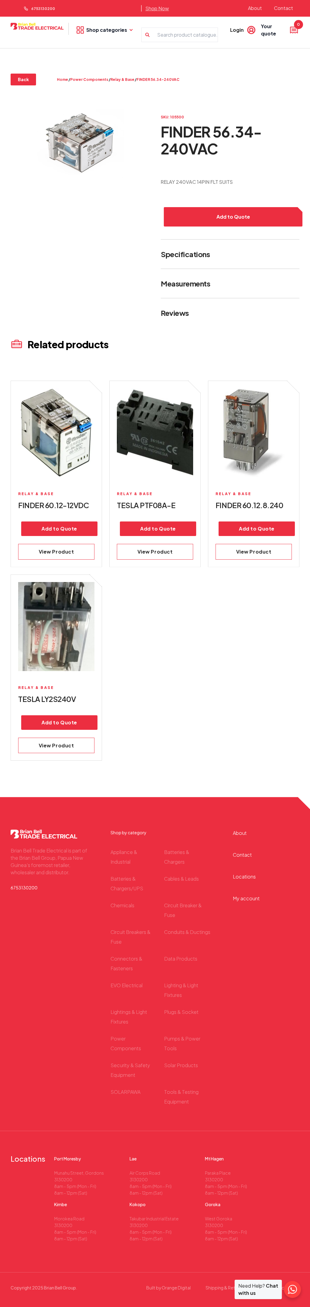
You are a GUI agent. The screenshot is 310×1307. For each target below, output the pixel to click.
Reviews (175, 312)
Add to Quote (233, 216)
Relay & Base (122, 79)
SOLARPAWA (125, 1092)
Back (23, 79)
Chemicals (122, 905)
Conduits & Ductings (187, 932)
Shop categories (106, 30)
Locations (244, 876)
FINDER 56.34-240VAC (158, 79)
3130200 (63, 1179)
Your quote (280, 30)
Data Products (180, 958)
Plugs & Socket (181, 1012)
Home (62, 79)
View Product (56, 551)
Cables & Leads (181, 878)
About (255, 8)
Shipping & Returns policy (231, 1287)
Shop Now (157, 8)
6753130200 (43, 8)
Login (237, 30)
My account (246, 898)
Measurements (185, 283)
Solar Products (181, 1065)
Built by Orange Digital (168, 1287)
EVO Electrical (126, 985)
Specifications (185, 254)
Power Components (89, 79)
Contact (283, 8)
